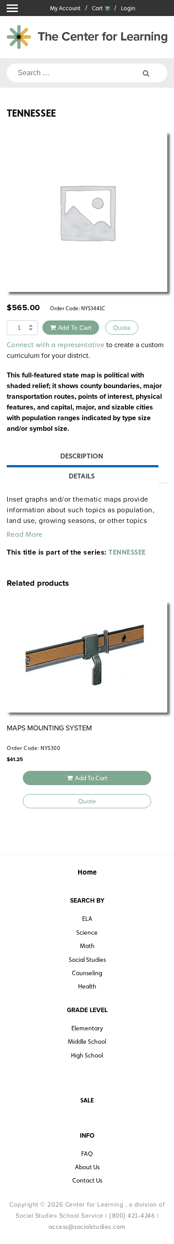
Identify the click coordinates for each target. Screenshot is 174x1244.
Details (82, 476)
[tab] (81, 457)
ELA (87, 918)
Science (87, 932)
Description (81, 456)
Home (87, 872)
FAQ (87, 1153)
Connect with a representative (55, 344)
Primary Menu (12, 8)
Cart (98, 8)
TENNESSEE (127, 552)
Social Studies (87, 959)
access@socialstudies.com (87, 1226)
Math (87, 945)
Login (128, 8)
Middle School (87, 1041)
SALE (87, 1100)
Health (87, 986)
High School (87, 1055)
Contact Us (87, 1180)
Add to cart (74, 327)
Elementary (87, 1028)
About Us (87, 1167)
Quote (122, 327)
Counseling (87, 973)
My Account (65, 8)
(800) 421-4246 (132, 1215)
